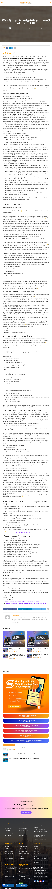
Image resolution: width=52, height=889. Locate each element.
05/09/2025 (36, 651)
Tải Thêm (26, 663)
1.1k (11, 645)
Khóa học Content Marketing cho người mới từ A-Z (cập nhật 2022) (22, 601)
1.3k (40, 657)
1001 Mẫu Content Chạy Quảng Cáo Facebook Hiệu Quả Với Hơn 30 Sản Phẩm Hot (25, 603)
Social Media (33, 28)
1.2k (40, 651)
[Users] (38, 881)
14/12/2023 (12, 749)
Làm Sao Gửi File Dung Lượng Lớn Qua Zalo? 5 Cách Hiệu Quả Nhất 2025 (24, 753)
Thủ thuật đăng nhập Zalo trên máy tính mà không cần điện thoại (24, 758)
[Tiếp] (27, 764)
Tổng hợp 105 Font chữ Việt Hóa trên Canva (18, 748)
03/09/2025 (12, 658)
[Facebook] (35, 881)
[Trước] (25, 764)
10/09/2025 (7, 645)
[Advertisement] (26, 778)
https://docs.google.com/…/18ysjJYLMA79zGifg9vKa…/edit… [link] (17, 532)
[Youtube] (40, 881)
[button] (2, 3)
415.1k (16, 749)
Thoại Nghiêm (16, 28)
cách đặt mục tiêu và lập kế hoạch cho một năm (22, 58)
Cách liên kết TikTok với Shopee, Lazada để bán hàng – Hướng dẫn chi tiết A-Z (17, 655)
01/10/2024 (24, 28)
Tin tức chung (39, 28)
